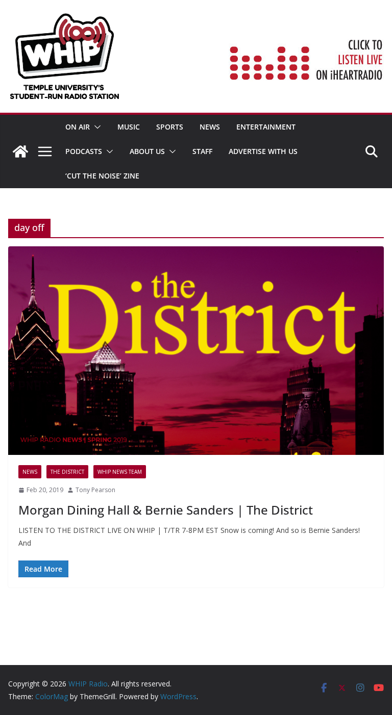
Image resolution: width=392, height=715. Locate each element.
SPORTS (169, 127)
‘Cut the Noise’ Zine (102, 176)
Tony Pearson (95, 490)
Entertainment (266, 127)
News (210, 127)
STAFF (202, 151)
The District (67, 471)
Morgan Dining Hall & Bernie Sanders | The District (165, 509)
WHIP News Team (119, 471)
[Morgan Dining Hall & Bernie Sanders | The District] (196, 350)
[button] (95, 127)
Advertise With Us (263, 151)
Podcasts (83, 151)
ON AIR (77, 127)
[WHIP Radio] (20, 151)
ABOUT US (147, 151)
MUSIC (128, 127)
